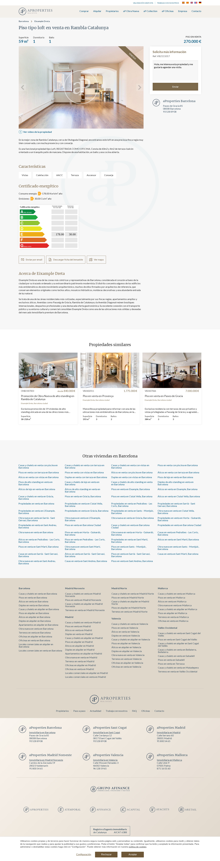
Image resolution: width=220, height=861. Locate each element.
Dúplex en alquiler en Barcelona (35, 620)
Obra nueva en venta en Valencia (127, 655)
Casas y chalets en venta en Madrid (83, 622)
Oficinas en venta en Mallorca (173, 620)
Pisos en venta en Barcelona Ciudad (83, 525)
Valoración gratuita (143, 3)
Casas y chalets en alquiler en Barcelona (39, 609)
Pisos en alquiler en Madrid (79, 641)
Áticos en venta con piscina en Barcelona (132, 472)
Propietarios (112, 11)
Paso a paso (79, 710)
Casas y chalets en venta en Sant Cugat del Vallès (179, 634)
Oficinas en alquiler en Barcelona (35, 636)
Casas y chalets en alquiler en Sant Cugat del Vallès (178, 644)
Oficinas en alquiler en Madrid (80, 665)
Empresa (182, 11)
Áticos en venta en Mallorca (172, 601)
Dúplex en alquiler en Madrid (79, 649)
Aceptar (133, 854)
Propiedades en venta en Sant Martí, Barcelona (129, 540)
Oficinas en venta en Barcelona (34, 640)
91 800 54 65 (163, 741)
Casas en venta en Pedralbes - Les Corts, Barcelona (178, 533)
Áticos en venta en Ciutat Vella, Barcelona (179, 496)
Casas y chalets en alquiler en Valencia (130, 639)
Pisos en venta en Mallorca (171, 597)
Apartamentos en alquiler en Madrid (83, 653)
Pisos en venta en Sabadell (171, 659)
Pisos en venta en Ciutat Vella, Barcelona (131, 496)
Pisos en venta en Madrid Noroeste (83, 599)
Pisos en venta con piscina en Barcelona (178, 465)
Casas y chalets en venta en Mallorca (176, 593)
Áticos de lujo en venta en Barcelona (36, 489)
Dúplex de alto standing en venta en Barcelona (176, 483)
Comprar (84, 11)
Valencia (116, 618)
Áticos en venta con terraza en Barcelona (178, 472)
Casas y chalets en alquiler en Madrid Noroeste (84, 605)
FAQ (134, 710)
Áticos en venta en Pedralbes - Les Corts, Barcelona (39, 540)
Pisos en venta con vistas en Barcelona (84, 472)
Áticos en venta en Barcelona (33, 601)
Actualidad (95, 710)
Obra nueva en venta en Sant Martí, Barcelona (82, 547)
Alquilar (97, 11)
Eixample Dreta (42, 21)
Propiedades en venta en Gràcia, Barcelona (86, 510)
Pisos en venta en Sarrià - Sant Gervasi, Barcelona (130, 555)
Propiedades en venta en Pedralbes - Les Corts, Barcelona (131, 504)
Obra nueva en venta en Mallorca (175, 605)
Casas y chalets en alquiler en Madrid (84, 637)
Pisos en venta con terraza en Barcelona (38, 472)
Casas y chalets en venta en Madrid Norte (132, 593)
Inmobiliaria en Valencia (105, 759)
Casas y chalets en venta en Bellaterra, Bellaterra (177, 650)
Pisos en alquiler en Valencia (125, 643)
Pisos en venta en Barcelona (33, 597)
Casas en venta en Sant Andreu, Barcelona (86, 561)
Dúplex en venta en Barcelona (34, 605)
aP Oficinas (168, 11)
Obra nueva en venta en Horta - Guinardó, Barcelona (132, 533)
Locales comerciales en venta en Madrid (85, 676)
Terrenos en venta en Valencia (126, 658)
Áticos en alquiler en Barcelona (34, 617)
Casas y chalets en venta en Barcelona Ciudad (130, 526)
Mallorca (163, 588)
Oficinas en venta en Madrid (79, 669)
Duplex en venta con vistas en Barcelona (131, 477)
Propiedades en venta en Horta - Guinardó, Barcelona (179, 519)
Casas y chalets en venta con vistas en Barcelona (130, 466)
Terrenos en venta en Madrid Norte (129, 611)
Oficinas (145, 710)
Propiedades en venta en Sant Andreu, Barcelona (37, 526)
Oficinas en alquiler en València (127, 662)
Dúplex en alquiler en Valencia (126, 651)
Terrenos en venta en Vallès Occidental (177, 671)
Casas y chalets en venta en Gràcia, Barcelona (36, 497)
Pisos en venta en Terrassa (171, 663)
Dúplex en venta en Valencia (125, 635)
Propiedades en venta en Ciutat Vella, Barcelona (84, 504)
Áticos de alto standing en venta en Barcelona (82, 490)
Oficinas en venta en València (126, 666)
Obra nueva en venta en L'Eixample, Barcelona (82, 519)
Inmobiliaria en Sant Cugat (106, 732)
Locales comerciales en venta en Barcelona (40, 650)
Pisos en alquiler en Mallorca (172, 613)
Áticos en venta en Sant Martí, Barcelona (178, 539)
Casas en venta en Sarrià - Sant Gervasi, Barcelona (38, 555)
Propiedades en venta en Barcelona (36, 503)
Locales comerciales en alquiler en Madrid (86, 672)
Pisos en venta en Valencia (124, 627)
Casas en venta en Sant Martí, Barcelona (178, 553)
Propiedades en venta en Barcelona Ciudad (179, 525)
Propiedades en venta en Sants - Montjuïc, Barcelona (132, 511)
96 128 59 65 (100, 768)
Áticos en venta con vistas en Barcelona (38, 477)
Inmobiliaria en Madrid (168, 732)
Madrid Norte (119, 588)
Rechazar (106, 854)
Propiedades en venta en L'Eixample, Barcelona (36, 511)
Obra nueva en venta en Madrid (81, 657)
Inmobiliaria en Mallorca (169, 759)
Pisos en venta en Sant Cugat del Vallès (177, 639)
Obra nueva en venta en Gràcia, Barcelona (132, 517)
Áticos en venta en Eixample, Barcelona (177, 489)
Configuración (83, 854)
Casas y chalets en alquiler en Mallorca (177, 609)
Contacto (196, 11)
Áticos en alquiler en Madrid (79, 645)
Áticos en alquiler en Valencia (126, 647)
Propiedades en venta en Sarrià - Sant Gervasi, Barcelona (176, 504)
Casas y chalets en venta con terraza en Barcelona (84, 466)
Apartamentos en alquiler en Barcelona (38, 624)
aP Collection (150, 11)
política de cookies (137, 847)
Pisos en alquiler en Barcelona (34, 613)
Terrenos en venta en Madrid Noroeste (85, 610)
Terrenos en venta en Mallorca (173, 617)
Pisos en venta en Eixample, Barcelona (130, 489)
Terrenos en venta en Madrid (79, 661)
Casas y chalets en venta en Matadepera (178, 667)
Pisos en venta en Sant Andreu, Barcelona (132, 561)
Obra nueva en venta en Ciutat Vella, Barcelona (176, 511)
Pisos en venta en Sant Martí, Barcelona (38, 546)
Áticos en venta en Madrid (78, 630)
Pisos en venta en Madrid (78, 626)
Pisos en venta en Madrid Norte (127, 597)
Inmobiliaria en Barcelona (42, 732)
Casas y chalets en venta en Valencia (129, 623)
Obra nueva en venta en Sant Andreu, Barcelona (37, 562)
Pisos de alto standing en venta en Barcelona (35, 483)
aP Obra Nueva (131, 11)
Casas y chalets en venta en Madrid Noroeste (83, 594)
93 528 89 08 (169, 111)
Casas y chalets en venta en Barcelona (38, 593)
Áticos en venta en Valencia (125, 631)
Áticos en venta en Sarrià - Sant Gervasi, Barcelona (85, 555)
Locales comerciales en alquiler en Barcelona (36, 645)
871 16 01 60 (163, 768)
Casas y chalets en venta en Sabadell (176, 655)
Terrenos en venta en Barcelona (35, 632)
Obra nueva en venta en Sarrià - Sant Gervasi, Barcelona (36, 519)
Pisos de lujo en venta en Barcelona (175, 477)
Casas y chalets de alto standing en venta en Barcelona (132, 483)
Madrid (69, 617)
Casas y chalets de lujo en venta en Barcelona (82, 483)
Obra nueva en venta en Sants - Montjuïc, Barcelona (178, 547)
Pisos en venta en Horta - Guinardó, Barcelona (83, 533)
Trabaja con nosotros (168, 3)
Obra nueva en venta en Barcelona (35, 532)
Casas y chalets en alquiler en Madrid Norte (130, 602)
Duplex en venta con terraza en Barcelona (86, 477)
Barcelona (24, 21)
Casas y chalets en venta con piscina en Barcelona (38, 466)
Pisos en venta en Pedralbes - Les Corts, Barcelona (85, 540)
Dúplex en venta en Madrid (78, 634)
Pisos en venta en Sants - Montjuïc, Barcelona (128, 547)
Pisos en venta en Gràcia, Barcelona (83, 496)
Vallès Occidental (167, 627)
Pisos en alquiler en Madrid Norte (128, 607)
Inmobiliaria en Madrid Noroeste (46, 759)
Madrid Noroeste (75, 588)
